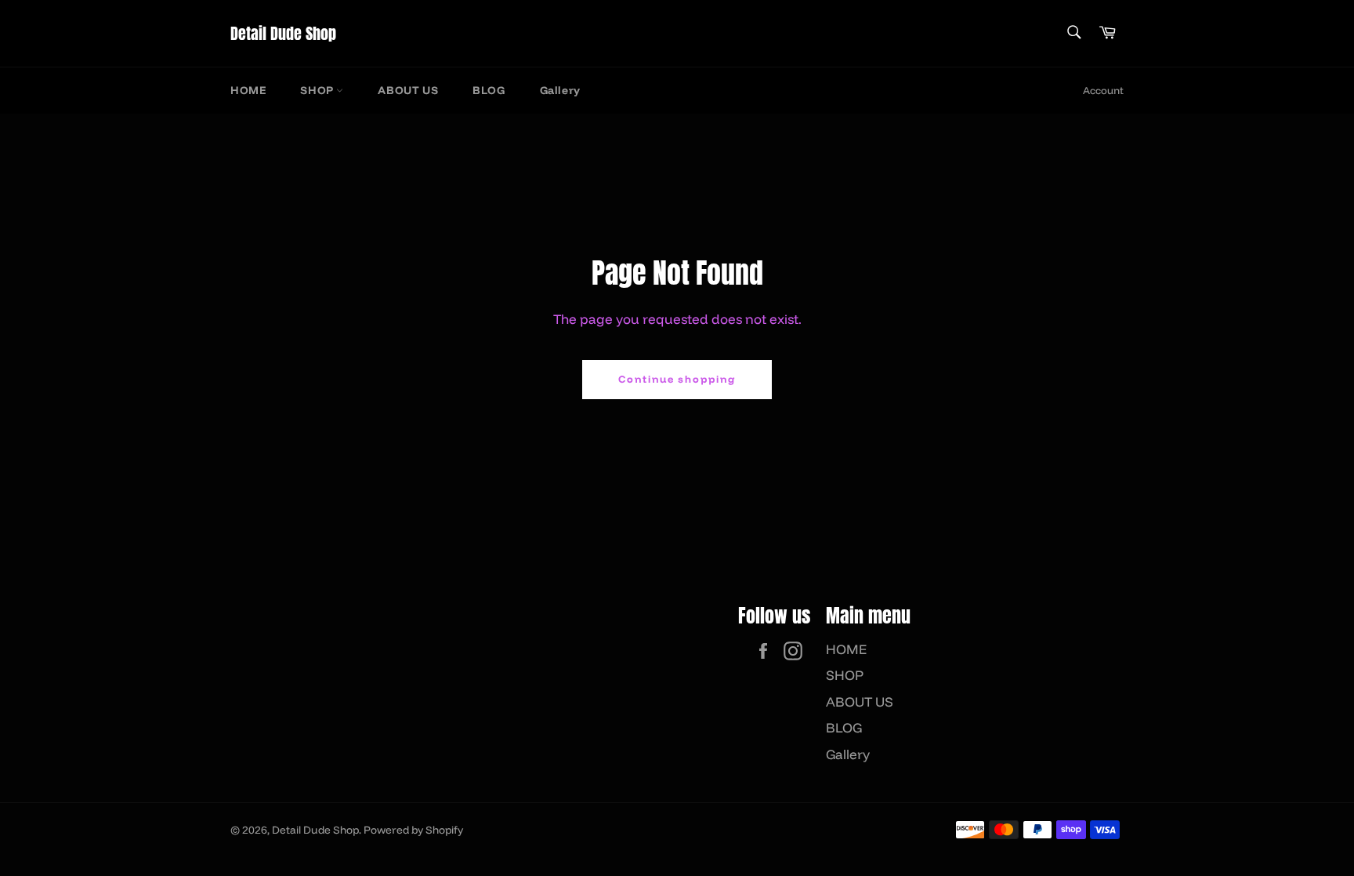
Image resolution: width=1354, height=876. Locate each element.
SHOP (318, 90)
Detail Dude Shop (283, 34)
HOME (248, 90)
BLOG (488, 90)
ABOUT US (408, 90)
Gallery (560, 90)
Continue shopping (677, 379)
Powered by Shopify (413, 829)
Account (1103, 90)
